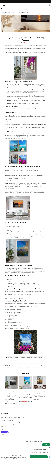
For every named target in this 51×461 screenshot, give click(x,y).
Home (2, 12)
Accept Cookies (39, 456)
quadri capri (29, 357)
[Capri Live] (5, 5)
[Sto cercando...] (39, 5)
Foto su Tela (22, 357)
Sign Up (46, 444)
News (5, 12)
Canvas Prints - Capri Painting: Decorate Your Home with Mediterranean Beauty (24, 392)
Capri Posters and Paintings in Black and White (11, 391)
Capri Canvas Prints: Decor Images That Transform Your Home (39, 391)
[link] (9, 360)
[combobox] (43, 5)
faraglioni (16, 357)
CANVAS (10, 357)
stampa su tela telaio (38, 357)
